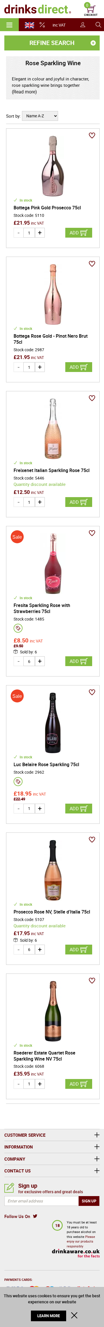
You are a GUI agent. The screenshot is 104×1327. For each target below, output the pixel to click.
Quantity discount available (40, 484)
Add (74, 233)
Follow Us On (17, 1216)
